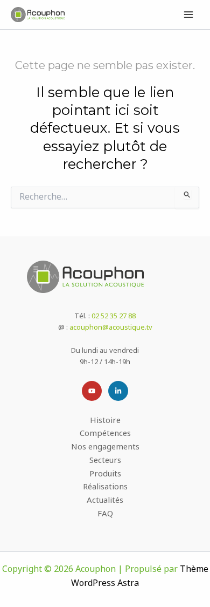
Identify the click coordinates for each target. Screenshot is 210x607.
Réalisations (105, 488)
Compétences (105, 434)
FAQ (105, 515)
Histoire (105, 421)
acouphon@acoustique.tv (110, 328)
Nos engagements (105, 448)
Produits (105, 475)
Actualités (105, 501)
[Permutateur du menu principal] (189, 14)
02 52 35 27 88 (114, 316)
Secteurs (105, 461)
